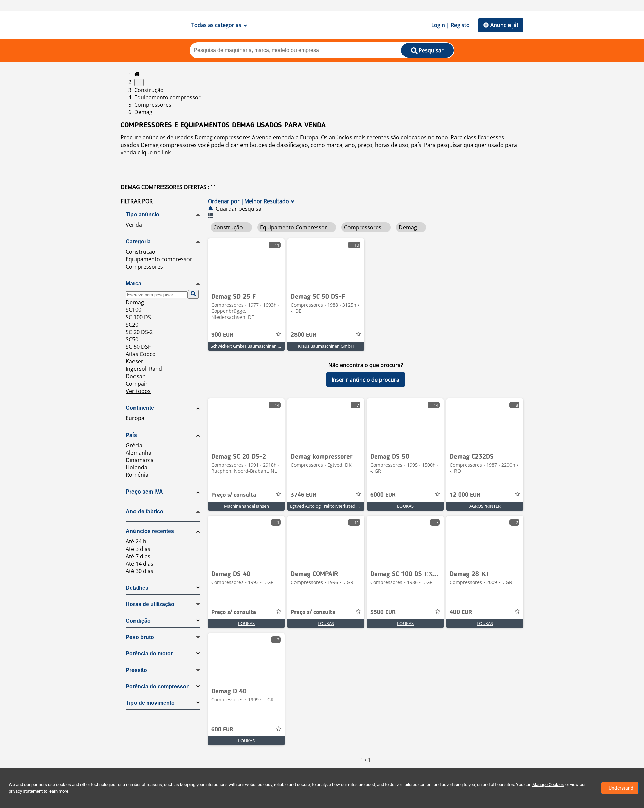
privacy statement (26, 791)
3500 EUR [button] (383, 612)
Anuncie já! (504, 25)
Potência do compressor (157, 686)
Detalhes (137, 588)
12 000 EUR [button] (465, 495)
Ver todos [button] (138, 391)
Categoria (138, 241)
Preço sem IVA (144, 492)
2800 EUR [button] (303, 335)
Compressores (152, 104)
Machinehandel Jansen (246, 506)
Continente (140, 408)
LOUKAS (405, 506)
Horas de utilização (150, 604)
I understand (619, 788)
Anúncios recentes (150, 531)
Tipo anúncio (142, 214)
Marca (133, 283)
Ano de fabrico (144, 511)
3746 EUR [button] (303, 495)
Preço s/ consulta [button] (233, 495)
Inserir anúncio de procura (365, 379)
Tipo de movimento (150, 703)
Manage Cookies (548, 784)
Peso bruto (140, 637)
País (131, 435)
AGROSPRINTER (485, 506)
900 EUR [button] (222, 335)
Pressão (136, 670)
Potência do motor (149, 653)
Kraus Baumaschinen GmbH (326, 346)
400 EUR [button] (461, 612)
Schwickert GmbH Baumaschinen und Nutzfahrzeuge (263, 346)
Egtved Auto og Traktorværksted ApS (327, 506)
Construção (149, 90)
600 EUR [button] (222, 730)
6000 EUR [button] (383, 495)
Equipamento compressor (167, 97)
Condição (138, 621)
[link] (246, 263)
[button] (163, 201)
